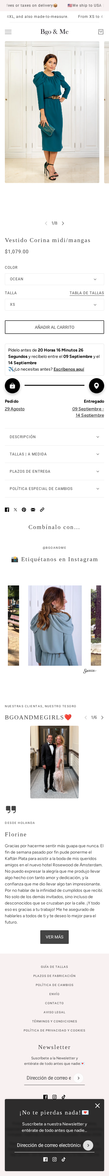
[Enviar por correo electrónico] (33, 509)
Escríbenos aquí (69, 369)
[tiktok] (63, 1159)
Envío (54, 994)
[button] (42, 509)
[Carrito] (100, 31)
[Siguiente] (63, 223)
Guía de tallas (54, 966)
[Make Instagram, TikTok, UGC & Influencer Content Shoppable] (90, 672)
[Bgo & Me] (54, 31)
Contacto (54, 1003)
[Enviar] (88, 1145)
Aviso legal (54, 1012)
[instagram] (54, 1159)
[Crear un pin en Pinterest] (24, 509)
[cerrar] (97, 1106)
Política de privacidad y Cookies (54, 1030)
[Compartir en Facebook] (7, 509)
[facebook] (45, 1159)
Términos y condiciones (54, 1021)
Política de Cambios (55, 985)
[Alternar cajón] (8, 32)
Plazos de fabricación (54, 976)
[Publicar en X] (15, 509)
